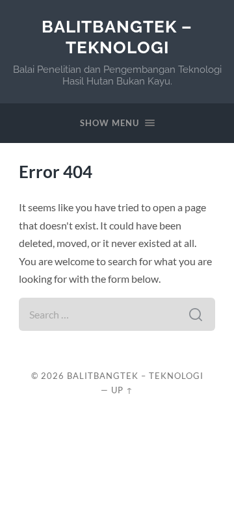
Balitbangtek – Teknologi (117, 36)
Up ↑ (122, 390)
